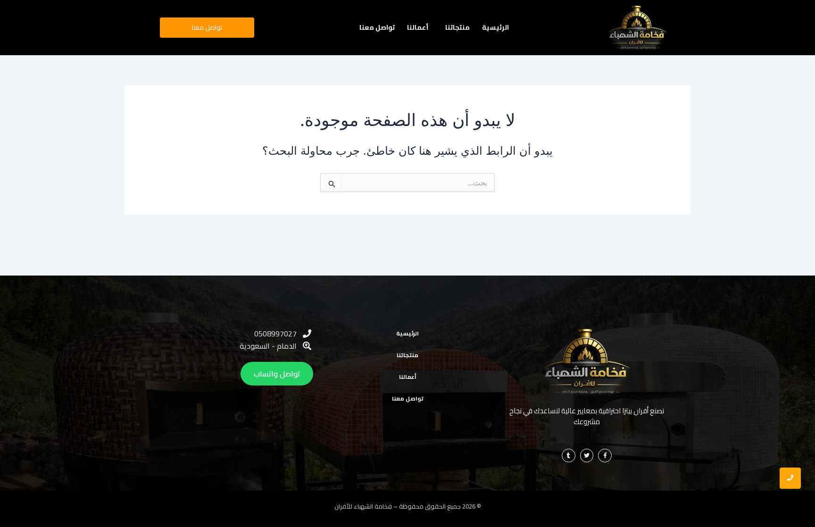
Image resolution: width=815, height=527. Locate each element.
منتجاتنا (457, 27)
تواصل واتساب (277, 374)
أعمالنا (417, 27)
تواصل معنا (377, 27)
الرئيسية (495, 27)
